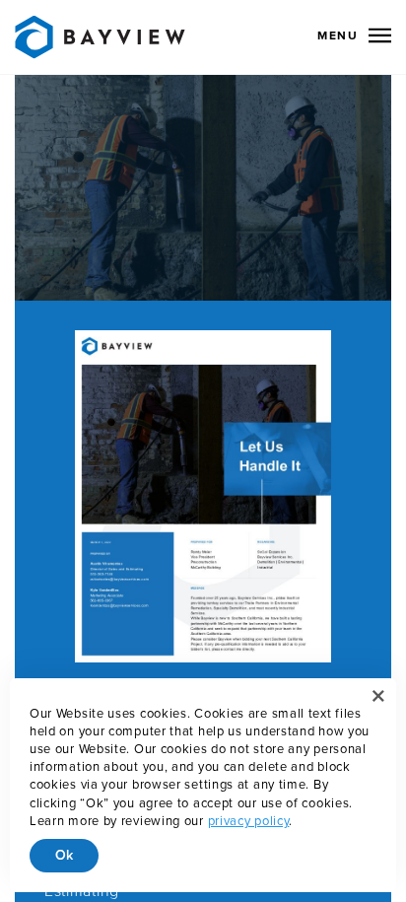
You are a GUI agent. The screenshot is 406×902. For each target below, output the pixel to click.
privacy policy (249, 821)
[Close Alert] (378, 696)
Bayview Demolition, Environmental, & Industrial (100, 37)
